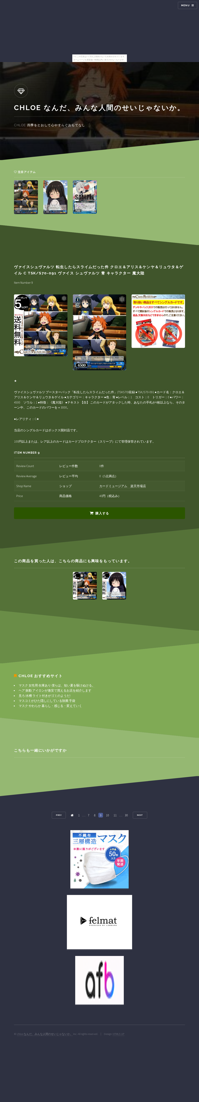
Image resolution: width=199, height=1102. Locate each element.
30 (126, 815)
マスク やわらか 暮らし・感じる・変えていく (50, 706)
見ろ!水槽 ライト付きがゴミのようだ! (45, 696)
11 (115, 815)
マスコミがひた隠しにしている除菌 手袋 (47, 701)
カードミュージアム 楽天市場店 (122, 486)
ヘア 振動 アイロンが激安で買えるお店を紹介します (55, 690)
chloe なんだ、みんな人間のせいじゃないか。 (45, 1034)
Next (140, 815)
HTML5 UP (118, 1034)
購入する (102, 513)
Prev (59, 815)
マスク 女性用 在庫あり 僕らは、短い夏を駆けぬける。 (57, 685)
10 (107, 815)
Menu (185, 5)
